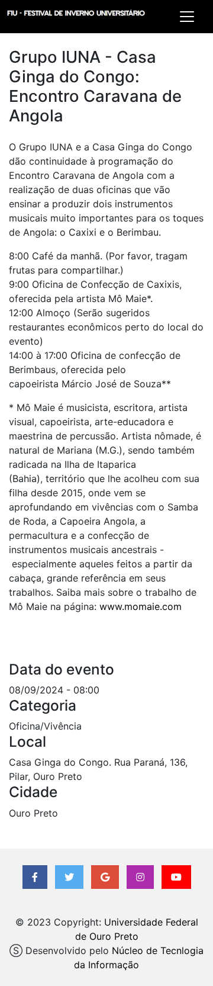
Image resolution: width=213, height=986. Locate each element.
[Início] (76, 16)
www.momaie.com (140, 606)
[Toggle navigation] (187, 16)
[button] (34, 877)
